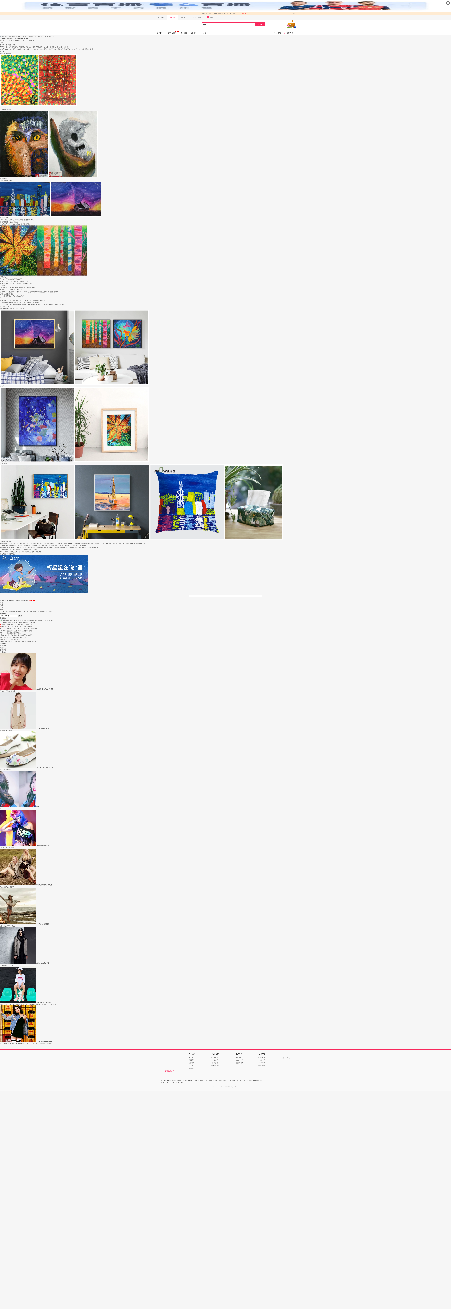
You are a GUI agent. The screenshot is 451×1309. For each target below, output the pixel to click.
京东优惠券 (172, 33)
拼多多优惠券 (197, 17)
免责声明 (215, 1277)
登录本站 (262, 1280)
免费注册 (262, 1277)
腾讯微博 (191, 1286)
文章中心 (11, 36)
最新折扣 (160, 33)
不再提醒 (243, 13)
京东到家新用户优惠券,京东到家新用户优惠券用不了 (17, 635)
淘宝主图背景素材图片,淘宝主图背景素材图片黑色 (16, 631)
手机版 (211, 17)
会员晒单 (184, 17)
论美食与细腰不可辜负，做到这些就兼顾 (40, 620)
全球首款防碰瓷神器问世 (13, 611)
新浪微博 (191, 1280)
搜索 (260, 24)
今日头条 (3, 652)
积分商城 (277, 33)
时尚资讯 (3, 648)
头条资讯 (172, 17)
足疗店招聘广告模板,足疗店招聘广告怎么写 (14, 639)
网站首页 (4, 36)
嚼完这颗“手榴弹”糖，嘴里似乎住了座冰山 (40, 611)
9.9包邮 (184, 33)
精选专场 (161, 17)
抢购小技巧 (239, 1277)
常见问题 (238, 1275)
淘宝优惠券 (31, 601)
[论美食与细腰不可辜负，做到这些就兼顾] (14, 620)
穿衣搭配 (18, 36)
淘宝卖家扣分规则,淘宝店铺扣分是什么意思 (14, 637)
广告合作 (215, 1280)
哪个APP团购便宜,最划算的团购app (12, 633)
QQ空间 (191, 1283)
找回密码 (262, 1283)
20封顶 (193, 33)
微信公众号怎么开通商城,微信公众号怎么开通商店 (16, 626)
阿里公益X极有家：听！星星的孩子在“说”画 (36, 36)
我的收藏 (262, 1275)
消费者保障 (239, 1280)
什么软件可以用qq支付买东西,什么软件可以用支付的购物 (19, 629)
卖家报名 (215, 1275)
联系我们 (191, 1277)
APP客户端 (215, 1283)
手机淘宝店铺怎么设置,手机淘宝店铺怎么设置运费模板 (19, 641)
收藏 (32, 41)
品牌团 (203, 33)
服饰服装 (3, 650)
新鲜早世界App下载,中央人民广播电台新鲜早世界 (16, 624)
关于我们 (191, 1275)
